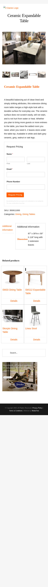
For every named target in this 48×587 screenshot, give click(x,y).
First (8, 163)
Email (10, 169)
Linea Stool (31, 328)
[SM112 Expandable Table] (35, 277)
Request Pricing (15, 195)
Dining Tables (28, 214)
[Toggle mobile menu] (44, 7)
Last (28, 163)
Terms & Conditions (15, 411)
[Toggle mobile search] (39, 7)
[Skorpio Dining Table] (12, 316)
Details (13, 301)
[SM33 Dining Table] (12, 277)
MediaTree (35, 411)
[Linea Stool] (35, 316)
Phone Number (13, 182)
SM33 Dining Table (12, 289)
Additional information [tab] (7, 228)
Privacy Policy (37, 408)
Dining (18, 214)
